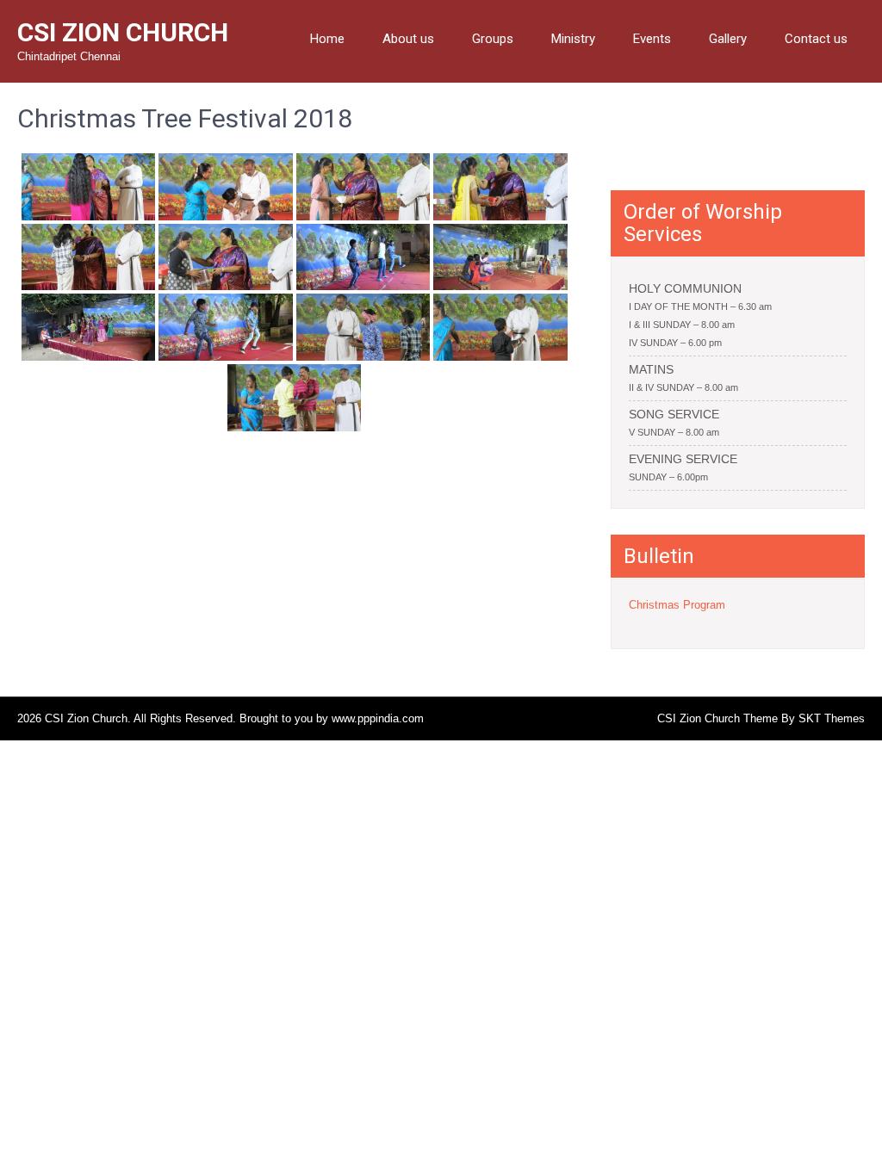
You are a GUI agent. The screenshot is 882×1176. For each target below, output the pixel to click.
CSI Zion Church (122, 32)
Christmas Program (677, 604)
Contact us (816, 38)
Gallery (728, 38)
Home (327, 38)
